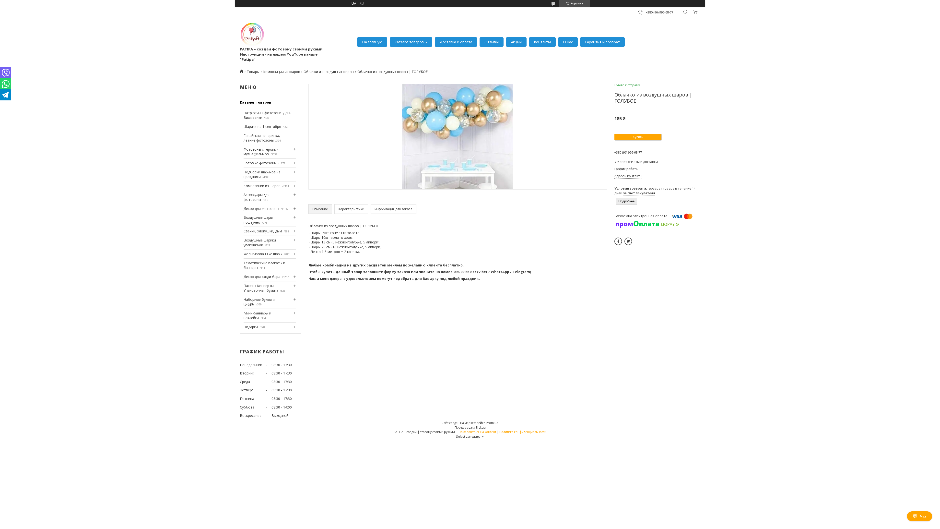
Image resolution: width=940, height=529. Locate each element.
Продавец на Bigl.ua (470, 427)
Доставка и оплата (456, 41)
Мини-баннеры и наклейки (257, 315)
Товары (253, 71)
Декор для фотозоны (261, 208)
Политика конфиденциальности (522, 432)
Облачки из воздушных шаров (329, 71)
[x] (628, 241)
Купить (638, 137)
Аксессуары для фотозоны (257, 197)
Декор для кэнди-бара (262, 276)
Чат (923, 516)
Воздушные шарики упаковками (260, 242)
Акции (516, 41)
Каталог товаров (409, 41)
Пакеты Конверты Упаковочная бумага (261, 288)
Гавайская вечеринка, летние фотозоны (262, 138)
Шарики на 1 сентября (262, 126)
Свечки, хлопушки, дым (263, 231)
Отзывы (491, 41)
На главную (372, 41)
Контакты (542, 41)
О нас (568, 41)
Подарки (251, 327)
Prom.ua (492, 423)
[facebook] (618, 241)
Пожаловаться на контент (477, 432)
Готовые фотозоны (260, 163)
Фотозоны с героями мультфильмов (261, 151)
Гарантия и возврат (602, 41)
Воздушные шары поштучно (258, 220)
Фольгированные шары (263, 254)
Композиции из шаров (281, 71)
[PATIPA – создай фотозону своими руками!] (252, 34)
